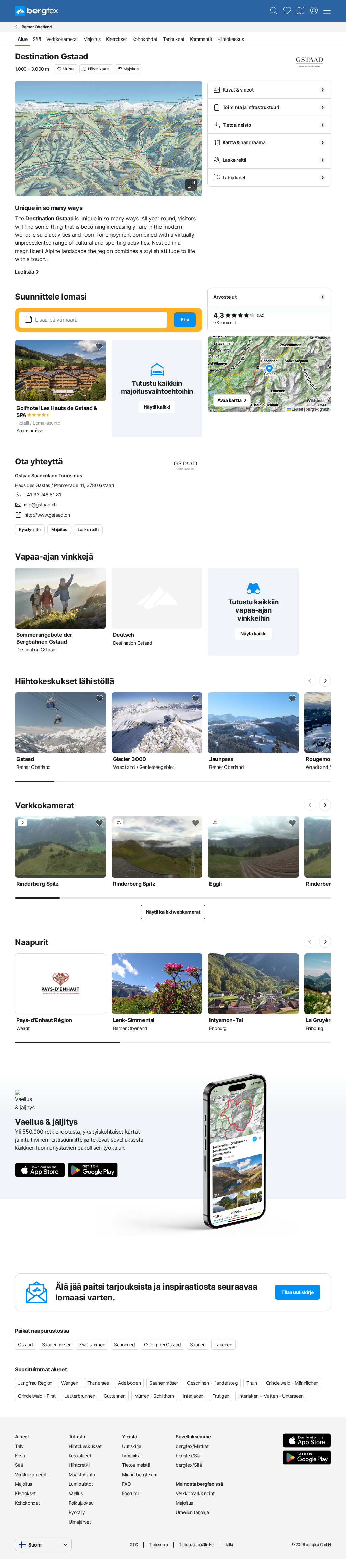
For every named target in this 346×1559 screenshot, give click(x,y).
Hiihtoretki (79, 1465)
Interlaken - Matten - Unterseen (271, 1396)
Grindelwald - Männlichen (292, 1383)
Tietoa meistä (136, 1465)
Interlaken (193, 1396)
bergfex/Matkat (192, 1446)
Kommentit (201, 39)
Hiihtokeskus (230, 39)
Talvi (19, 1446)
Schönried (124, 1344)
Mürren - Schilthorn (154, 1396)
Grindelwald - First (36, 1396)
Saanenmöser (56, 1344)
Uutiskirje (131, 1446)
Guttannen (114, 1396)
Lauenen (223, 1344)
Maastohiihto (82, 1474)
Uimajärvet (80, 1522)
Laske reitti (88, 529)
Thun (251, 1383)
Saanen (198, 1344)
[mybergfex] (314, 11)
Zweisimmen (92, 1344)
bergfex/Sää (189, 1465)
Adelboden (129, 1383)
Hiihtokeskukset (85, 1446)
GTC (134, 1544)
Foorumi (130, 1493)
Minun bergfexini (139, 1474)
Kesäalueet (80, 1455)
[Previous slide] (310, 681)
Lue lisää (24, 272)
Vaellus (76, 1493)
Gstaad (25, 1344)
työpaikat (132, 1455)
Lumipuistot (81, 1484)
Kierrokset (116, 39)
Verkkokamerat (62, 39)
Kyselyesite (30, 529)
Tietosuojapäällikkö (196, 1544)
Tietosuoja (158, 1544)
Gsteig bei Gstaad (162, 1344)
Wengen (69, 1383)
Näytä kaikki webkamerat (173, 912)
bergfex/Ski (188, 1455)
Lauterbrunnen (79, 1396)
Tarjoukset (173, 39)
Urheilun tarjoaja (192, 1512)
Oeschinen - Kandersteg (212, 1383)
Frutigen (220, 1396)
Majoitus (92, 39)
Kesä (20, 1455)
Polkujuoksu (81, 1503)
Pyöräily (77, 1512)
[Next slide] (325, 681)
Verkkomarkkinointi (195, 1493)
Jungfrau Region (35, 1383)
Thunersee (98, 1383)
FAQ (126, 1484)
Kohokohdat (144, 39)
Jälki (229, 1544)
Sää (37, 39)
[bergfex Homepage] (36, 11)
